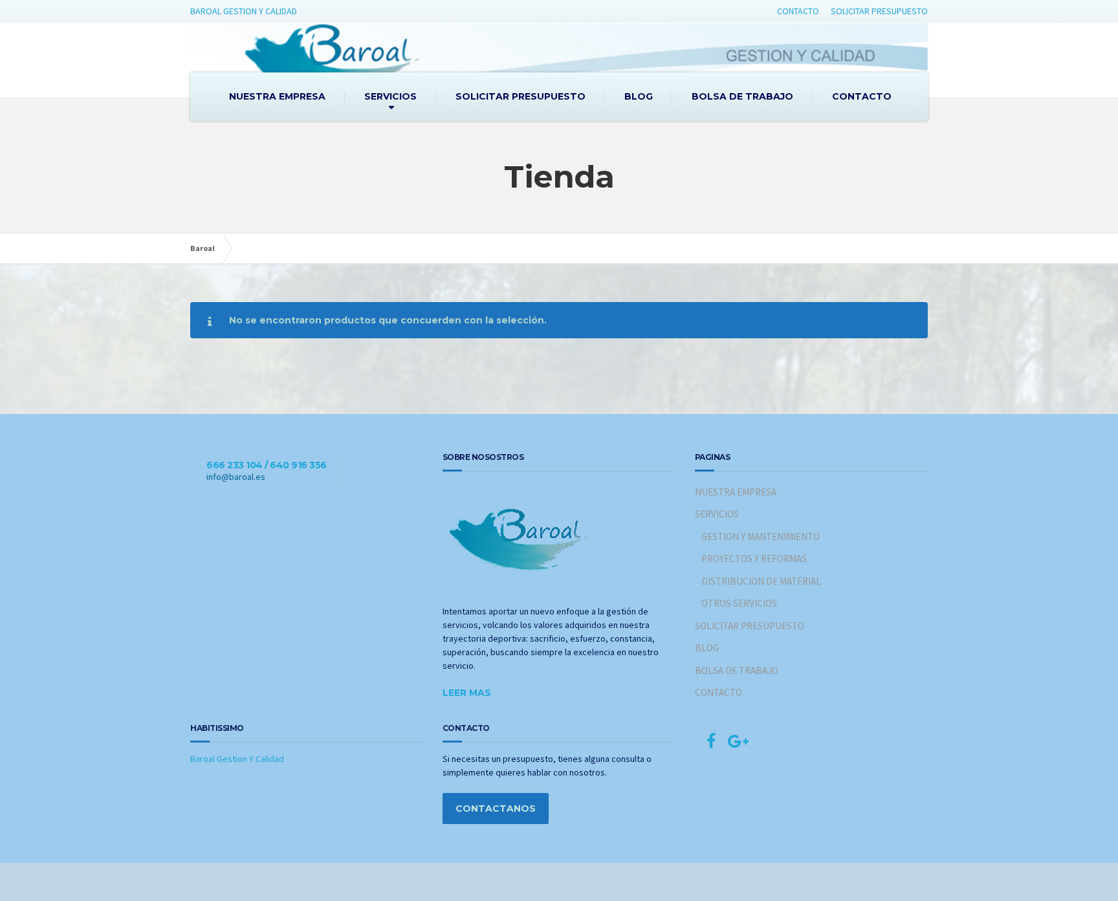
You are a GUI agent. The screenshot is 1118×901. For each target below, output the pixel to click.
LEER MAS (467, 693)
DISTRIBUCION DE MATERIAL (761, 581)
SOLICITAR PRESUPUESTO (879, 11)
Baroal (202, 248)
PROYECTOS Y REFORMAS (754, 558)
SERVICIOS (390, 96)
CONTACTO (798, 11)
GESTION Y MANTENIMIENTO (760, 536)
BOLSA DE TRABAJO (742, 96)
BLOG (638, 96)
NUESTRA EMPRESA (277, 96)
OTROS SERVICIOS (739, 603)
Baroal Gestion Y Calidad (237, 759)
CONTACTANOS (495, 808)
